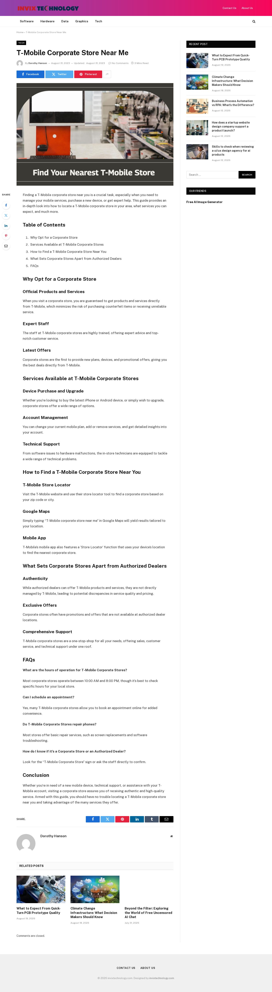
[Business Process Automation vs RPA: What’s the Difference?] (197, 106)
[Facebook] (6, 205)
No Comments (120, 63)
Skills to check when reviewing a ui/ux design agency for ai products (233, 150)
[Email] (6, 246)
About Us (247, 8)
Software (27, 21)
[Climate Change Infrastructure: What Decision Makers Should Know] (94, 889)
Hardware (47, 21)
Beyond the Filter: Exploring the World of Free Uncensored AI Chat (148, 913)
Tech (98, 21)
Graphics (81, 21)
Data (64, 21)
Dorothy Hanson (37, 63)
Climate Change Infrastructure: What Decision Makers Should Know (93, 913)
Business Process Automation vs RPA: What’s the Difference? (233, 103)
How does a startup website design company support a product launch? (231, 126)
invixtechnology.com (161, 978)
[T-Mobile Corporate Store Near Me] (95, 134)
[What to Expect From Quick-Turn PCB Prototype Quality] (41, 889)
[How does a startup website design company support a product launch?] (197, 127)
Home (20, 32)
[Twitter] (6, 215)
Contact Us (229, 8)
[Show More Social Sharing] (107, 74)
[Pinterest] (6, 236)
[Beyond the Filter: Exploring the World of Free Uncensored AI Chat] (149, 889)
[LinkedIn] (6, 226)
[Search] (253, 21)
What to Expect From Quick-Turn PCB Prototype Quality (39, 911)
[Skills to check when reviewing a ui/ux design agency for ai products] (197, 151)
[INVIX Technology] (48, 8)
